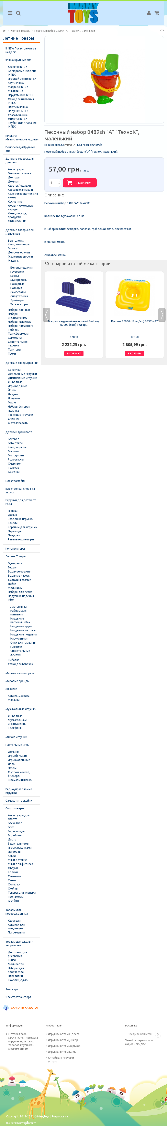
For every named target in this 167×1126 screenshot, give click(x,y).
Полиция (16, 288)
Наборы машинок (19, 321)
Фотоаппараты (18, 423)
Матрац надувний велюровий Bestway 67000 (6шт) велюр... (74, 323)
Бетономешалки (21, 267)
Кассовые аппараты (21, 189)
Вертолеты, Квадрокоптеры (19, 242)
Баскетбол (15, 823)
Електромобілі (15, 481)
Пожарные (17, 284)
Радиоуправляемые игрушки (18, 791)
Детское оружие (19, 252)
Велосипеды (16, 831)
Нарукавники (18, 638)
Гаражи (13, 248)
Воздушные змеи (19, 579)
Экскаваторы (19, 304)
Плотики (16, 646)
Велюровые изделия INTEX (22, 72)
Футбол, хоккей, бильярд (19, 774)
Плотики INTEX (18, 107)
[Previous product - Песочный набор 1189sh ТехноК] (161, 30)
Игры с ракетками (20, 847)
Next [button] (162, 315)
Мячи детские (17, 860)
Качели (13, 523)
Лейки (12, 583)
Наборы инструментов (17, 315)
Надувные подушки (23, 634)
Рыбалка (13, 660)
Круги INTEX (16, 82)
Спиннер (14, 418)
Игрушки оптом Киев (62, 1051)
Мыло (12, 402)
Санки (12, 880)
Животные (15, 382)
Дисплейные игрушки (22, 378)
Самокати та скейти (18, 800)
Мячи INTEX (15, 91)
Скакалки (14, 884)
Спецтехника (19, 296)
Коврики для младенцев (16, 926)
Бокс (11, 827)
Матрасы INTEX (18, 87)
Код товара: (84, 144)
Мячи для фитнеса (20, 864)
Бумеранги (15, 563)
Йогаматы (14, 851)
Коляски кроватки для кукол (23, 195)
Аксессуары (16, 169)
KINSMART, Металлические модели (21, 137)
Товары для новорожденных (16, 911)
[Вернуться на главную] (4, 31)
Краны (14, 275)
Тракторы (14, 349)
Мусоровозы (18, 279)
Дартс (12, 839)
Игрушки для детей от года (20, 502)
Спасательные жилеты (20, 652)
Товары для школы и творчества (19, 943)
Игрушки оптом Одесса (63, 1034)
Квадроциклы (17, 447)
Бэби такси (15, 443)
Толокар (13, 467)
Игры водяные (17, 386)
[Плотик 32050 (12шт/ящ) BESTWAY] (134, 296)
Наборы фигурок (19, 406)
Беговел (13, 439)
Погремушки (16, 932)
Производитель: (54, 144)
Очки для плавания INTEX (21, 100)
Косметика (15, 201)
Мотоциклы (16, 455)
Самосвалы (18, 292)
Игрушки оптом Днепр (63, 1040)
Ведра (12, 567)
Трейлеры (17, 300)
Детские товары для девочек (19, 160)
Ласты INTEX (18, 606)
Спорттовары (14, 808)
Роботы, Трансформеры (18, 331)
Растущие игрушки (20, 414)
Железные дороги (20, 256)
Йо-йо (12, 390)
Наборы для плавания (18, 612)
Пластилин (15, 976)
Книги (12, 960)
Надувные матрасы (23, 630)
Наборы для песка (20, 592)
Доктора (14, 177)
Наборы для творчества (16, 970)
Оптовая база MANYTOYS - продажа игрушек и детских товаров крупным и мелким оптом (23, 1041)
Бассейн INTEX (17, 66)
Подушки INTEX (18, 111)
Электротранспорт (18, 997)
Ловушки (14, 398)
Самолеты (15, 337)
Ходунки (14, 471)
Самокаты (14, 876)
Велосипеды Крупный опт (20, 149)
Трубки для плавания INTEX (22, 124)
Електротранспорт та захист (20, 490)
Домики (13, 181)
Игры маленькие (19, 760)
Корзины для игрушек (22, 527)
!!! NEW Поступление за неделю (20, 50)
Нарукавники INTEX (20, 95)
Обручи (13, 868)
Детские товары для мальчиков (19, 231)
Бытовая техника (19, 173)
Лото (11, 764)
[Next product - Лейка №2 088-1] (163, 30)
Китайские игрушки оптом (61, 1059)
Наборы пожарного (20, 325)
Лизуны (13, 394)
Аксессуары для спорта (19, 817)
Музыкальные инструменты (17, 721)
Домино (13, 751)
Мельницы (15, 587)
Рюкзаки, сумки (18, 980)
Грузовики (17, 271)
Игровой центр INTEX (22, 78)
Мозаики (11, 688)
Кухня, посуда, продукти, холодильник (17, 217)
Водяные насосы (19, 575)
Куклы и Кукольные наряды (21, 207)
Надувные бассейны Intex (20, 620)
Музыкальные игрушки (20, 709)
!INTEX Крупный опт (18, 60)
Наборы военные (19, 309)
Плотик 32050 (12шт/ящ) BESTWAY (134, 321)
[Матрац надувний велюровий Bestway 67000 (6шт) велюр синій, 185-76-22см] (74, 296)
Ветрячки (14, 369)
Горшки (13, 510)
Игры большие (17, 755)
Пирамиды (15, 531)
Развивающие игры (21, 539)
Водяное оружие (19, 571)
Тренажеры (15, 896)
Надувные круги (21, 626)
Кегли (12, 855)
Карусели (14, 920)
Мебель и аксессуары (19, 673)
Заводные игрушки (20, 519)
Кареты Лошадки (19, 185)
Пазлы (12, 768)
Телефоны (15, 727)
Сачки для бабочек (20, 664)
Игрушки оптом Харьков (64, 1046)
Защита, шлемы (18, 843)
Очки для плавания (23, 642)
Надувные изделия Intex (21, 597)
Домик (12, 515)
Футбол (13, 900)
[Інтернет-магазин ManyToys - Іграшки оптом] (83, 13)
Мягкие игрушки (16, 737)
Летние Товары (15, 556)
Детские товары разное (21, 362)
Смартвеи (14, 463)
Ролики (13, 872)
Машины (13, 260)
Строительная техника (17, 343)
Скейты (13, 888)
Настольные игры (17, 744)
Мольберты (16, 964)
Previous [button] (46, 315)
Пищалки (14, 535)
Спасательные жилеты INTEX (18, 116)
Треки (12, 353)
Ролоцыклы (16, 459)
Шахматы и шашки (20, 780)
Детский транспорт (18, 432)
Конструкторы (15, 548)
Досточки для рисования (17, 954)
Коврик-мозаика (19, 695)
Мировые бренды (17, 681)
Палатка (13, 410)
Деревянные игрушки (22, 373)
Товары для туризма (22, 892)
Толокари (11, 989)
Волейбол (15, 835)
